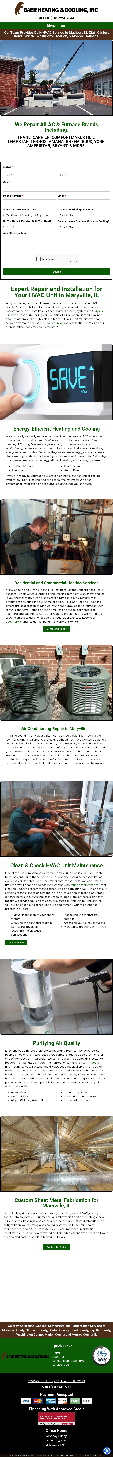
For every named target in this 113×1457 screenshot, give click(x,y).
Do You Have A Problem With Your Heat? (27, 221)
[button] (63, 25)
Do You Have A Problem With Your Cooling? (83, 221)
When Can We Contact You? (19, 209)
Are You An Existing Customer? (76, 209)
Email (62, 196)
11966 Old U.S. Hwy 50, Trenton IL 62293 (56, 1381)
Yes (62, 215)
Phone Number (13, 196)
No (71, 215)
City (6, 182)
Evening (26, 215)
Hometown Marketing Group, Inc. (24, 1455)
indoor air (95, 1062)
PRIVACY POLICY (74, 1455)
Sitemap (100, 1455)
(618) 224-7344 (62, 18)
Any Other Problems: (15, 233)
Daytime (11, 215)
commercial (55, 323)
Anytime (42, 215)
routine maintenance (84, 885)
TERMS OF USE (89, 1455)
